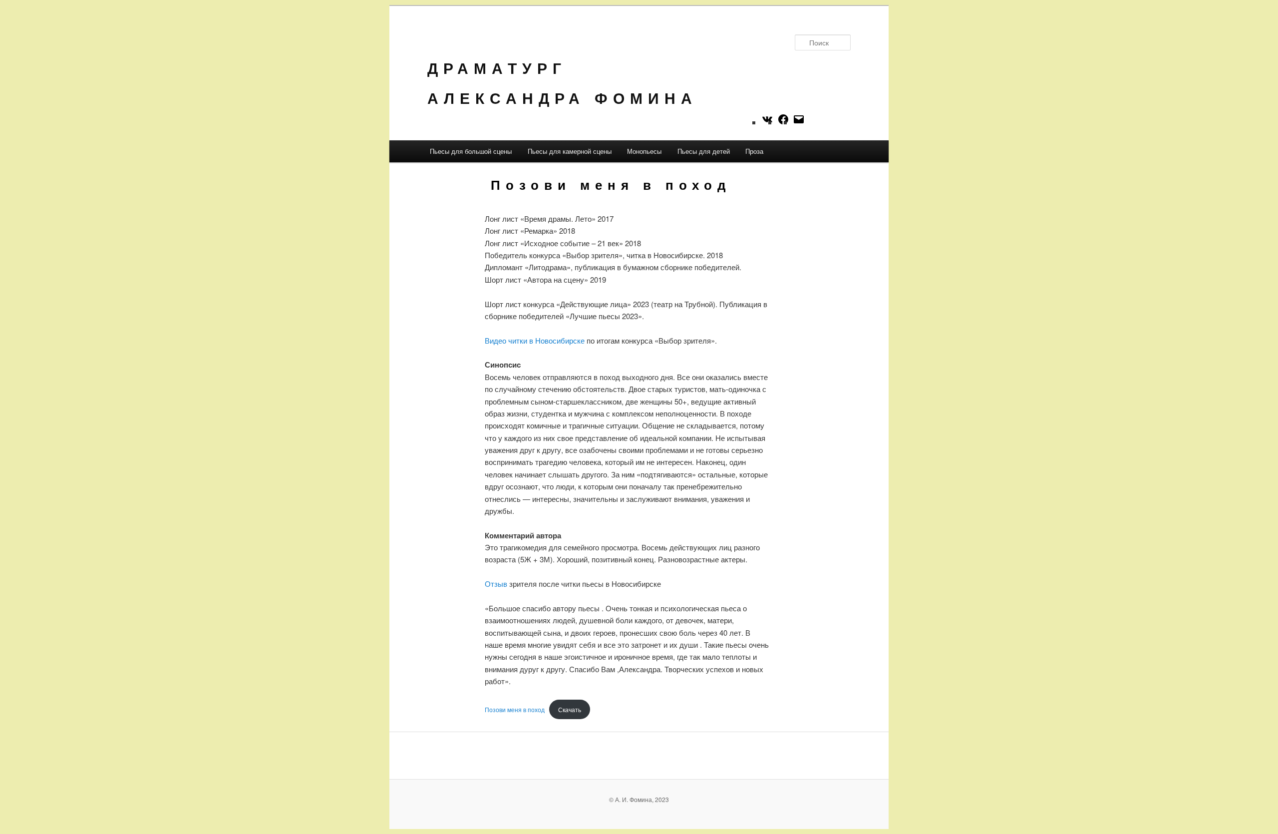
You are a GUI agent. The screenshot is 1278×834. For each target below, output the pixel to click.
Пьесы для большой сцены (471, 151)
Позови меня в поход (515, 709)
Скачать (569, 709)
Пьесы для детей (703, 151)
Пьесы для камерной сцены (570, 151)
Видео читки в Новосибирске (535, 340)
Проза (754, 151)
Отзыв (496, 583)
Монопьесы (644, 151)
